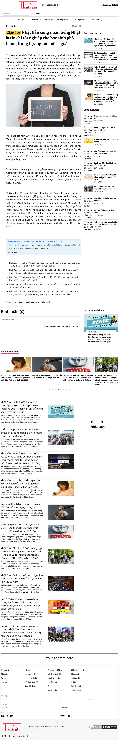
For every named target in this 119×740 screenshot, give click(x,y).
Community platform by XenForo (46, 726)
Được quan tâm (91, 109)
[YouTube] (42, 736)
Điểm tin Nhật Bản (13, 26)
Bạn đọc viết (76, 686)
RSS (4, 736)
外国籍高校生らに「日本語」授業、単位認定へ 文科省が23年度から (35, 241)
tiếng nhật (46, 301)
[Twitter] (37, 736)
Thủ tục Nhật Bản (31, 678)
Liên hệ (4, 682)
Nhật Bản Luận (97, 19)
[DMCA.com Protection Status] (103, 727)
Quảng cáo (65, 707)
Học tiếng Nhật (54, 678)
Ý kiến (73, 682)
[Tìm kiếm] (30, 14)
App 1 (30, 699)
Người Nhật (52, 682)
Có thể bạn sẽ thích (94, 310)
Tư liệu (3, 678)
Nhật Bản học (65, 19)
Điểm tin (28, 670)
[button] (40, 19)
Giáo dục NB (76, 674)
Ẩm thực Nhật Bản (55, 670)
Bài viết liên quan (10, 351)
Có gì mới (80, 19)
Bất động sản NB (77, 670)
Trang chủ (21, 19)
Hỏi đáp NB (75, 678)
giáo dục (18, 301)
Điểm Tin (49, 19)
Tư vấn (5, 707)
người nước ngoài (32, 301)
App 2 (89, 699)
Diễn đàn (34, 19)
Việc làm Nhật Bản (32, 682)
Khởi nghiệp (76, 690)
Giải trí (50, 686)
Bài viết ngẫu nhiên (94, 33)
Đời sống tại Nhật (31, 674)
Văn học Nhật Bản (55, 674)
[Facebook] (32, 736)
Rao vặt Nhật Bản (55, 690)
